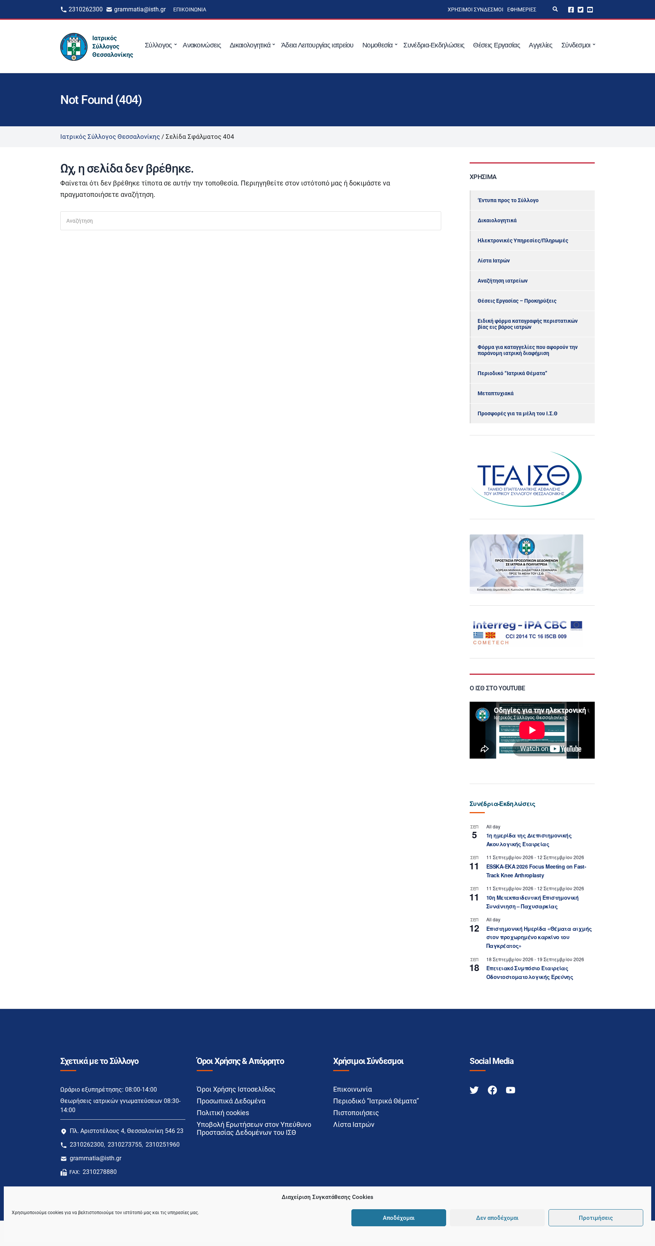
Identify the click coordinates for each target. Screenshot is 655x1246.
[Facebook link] (493, 1089)
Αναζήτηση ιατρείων (503, 281)
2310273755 (125, 1144)
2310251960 (163, 1144)
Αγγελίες (540, 45)
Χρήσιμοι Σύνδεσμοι (475, 9)
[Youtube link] (510, 1089)
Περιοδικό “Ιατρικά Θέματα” (512, 373)
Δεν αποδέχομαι (497, 1218)
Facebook (571, 9)
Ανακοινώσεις (202, 45)
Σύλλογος (158, 45)
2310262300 (86, 9)
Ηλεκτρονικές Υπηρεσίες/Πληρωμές (523, 240)
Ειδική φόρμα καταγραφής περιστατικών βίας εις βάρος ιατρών (528, 324)
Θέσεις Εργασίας (496, 45)
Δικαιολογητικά (250, 45)
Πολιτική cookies (223, 1113)
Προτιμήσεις (596, 1218)
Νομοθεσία (377, 45)
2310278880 (100, 1171)
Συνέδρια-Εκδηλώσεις (433, 45)
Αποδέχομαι (399, 1218)
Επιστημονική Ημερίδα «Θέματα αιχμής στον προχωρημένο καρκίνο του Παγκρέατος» (539, 937)
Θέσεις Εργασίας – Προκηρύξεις (517, 301)
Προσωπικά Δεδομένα (231, 1101)
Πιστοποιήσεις (356, 1113)
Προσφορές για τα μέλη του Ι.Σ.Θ (518, 413)
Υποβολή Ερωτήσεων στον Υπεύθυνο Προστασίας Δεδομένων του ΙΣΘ (254, 1128)
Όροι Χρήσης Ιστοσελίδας (236, 1089)
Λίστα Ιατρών (494, 261)
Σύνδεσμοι (576, 45)
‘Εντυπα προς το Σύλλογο (508, 200)
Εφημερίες (521, 9)
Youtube (590, 9)
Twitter (580, 9)
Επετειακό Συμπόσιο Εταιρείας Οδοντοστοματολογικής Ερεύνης (529, 972)
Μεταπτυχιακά (496, 393)
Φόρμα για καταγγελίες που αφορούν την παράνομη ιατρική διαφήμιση (528, 350)
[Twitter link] (475, 1089)
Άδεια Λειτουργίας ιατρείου (317, 45)
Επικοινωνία (189, 9)
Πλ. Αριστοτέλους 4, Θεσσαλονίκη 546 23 (126, 1130)
